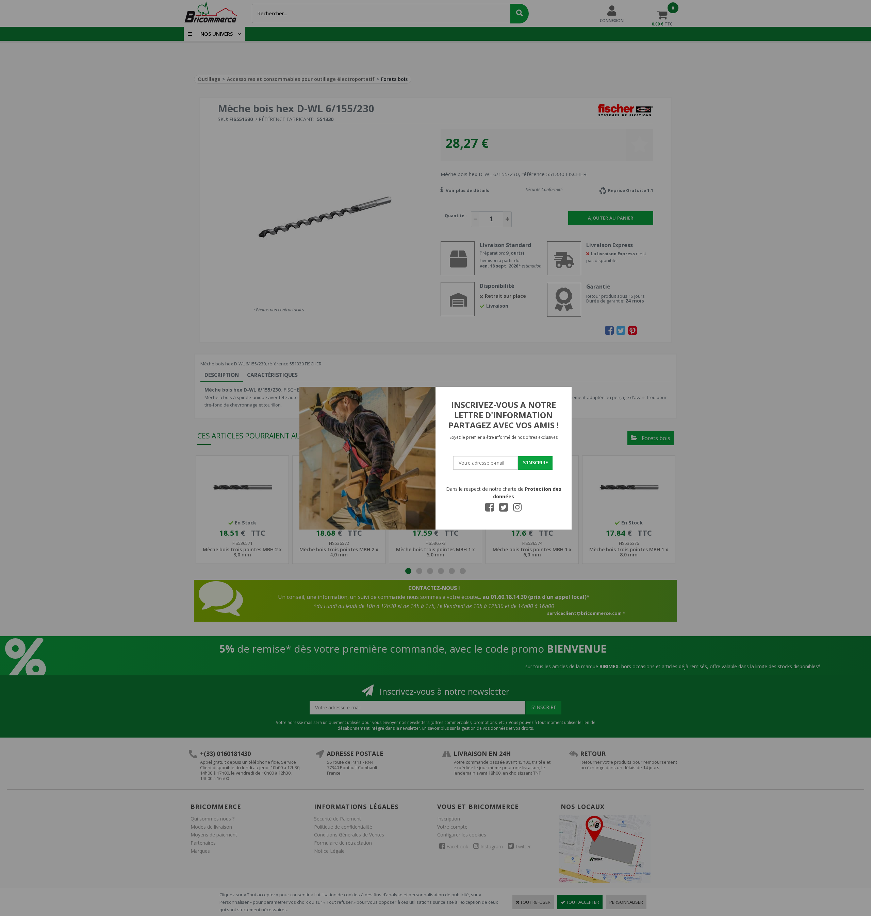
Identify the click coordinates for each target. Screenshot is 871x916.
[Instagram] (517, 509)
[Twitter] (503, 509)
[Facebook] (489, 509)
